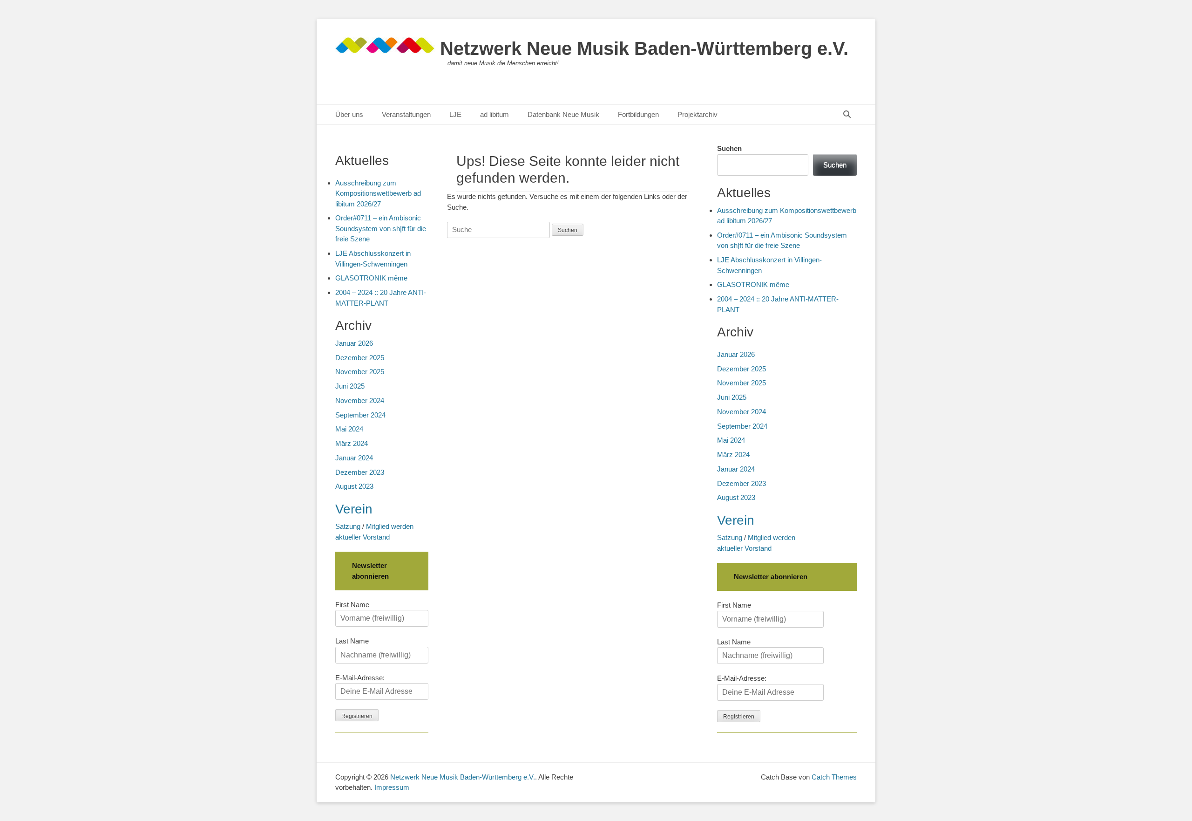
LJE (455, 114)
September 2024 (742, 426)
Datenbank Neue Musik (563, 114)
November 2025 (741, 383)
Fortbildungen (638, 114)
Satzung (729, 537)
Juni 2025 (731, 397)
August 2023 (736, 497)
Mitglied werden (771, 537)
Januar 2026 (736, 354)
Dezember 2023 (741, 483)
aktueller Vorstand (744, 548)
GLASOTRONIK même (753, 284)
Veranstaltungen (406, 114)
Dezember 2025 (741, 369)
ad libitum (494, 114)
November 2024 (741, 412)
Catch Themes (834, 777)
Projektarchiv (697, 114)
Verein (735, 520)
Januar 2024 (736, 469)
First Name (734, 605)
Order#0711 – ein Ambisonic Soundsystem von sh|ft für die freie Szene (380, 228)
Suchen (729, 148)
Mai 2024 (731, 440)
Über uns (349, 114)
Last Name (734, 642)
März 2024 (733, 454)
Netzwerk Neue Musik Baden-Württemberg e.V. (644, 48)
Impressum (391, 787)
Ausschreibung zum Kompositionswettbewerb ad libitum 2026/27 (378, 193)
